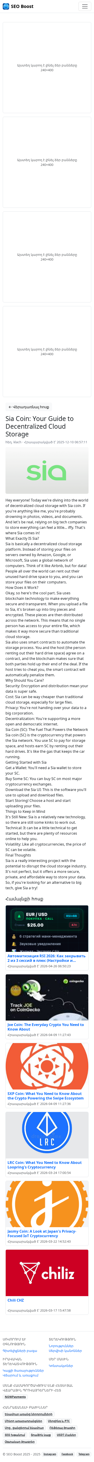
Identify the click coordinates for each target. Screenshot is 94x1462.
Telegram (83, 1454)
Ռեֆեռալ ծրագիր (62, 1428)
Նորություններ (61, 1346)
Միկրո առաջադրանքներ (23, 1421)
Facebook (67, 1454)
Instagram (50, 1454)
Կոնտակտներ (61, 1365)
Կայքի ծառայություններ (23, 1370)
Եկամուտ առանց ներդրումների (28, 1414)
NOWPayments (15, 1397)
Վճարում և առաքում (20, 1375)
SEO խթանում (15, 1435)
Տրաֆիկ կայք (41, 1435)
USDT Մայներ (66, 1435)
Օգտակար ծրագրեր (20, 1442)
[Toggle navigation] (84, 6)
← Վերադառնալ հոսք (28, 406)
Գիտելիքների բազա (20, 1350)
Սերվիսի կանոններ (65, 1350)
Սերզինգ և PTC (59, 1421)
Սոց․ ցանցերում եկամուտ (24, 1428)
